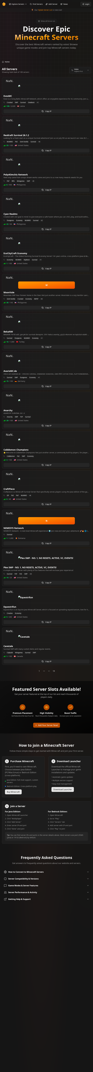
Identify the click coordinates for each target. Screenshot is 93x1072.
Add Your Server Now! (48, 725)
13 (54, 671)
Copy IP (48, 111)
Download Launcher (62, 789)
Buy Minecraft (13, 792)
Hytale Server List (45, 10)
